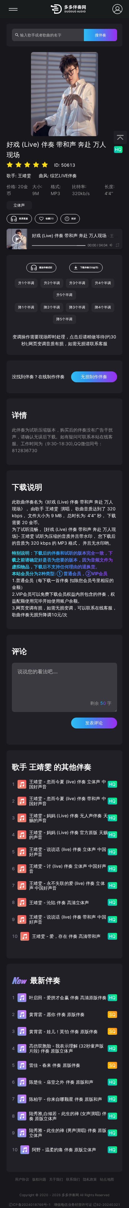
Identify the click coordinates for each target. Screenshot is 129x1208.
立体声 (19, 205)
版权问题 (39, 1179)
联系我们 (73, 1179)
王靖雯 (24, 175)
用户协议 (22, 1179)
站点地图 (107, 1179)
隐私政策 (90, 1179)
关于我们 (56, 1179)
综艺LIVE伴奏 (63, 175)
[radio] (10, 165)
